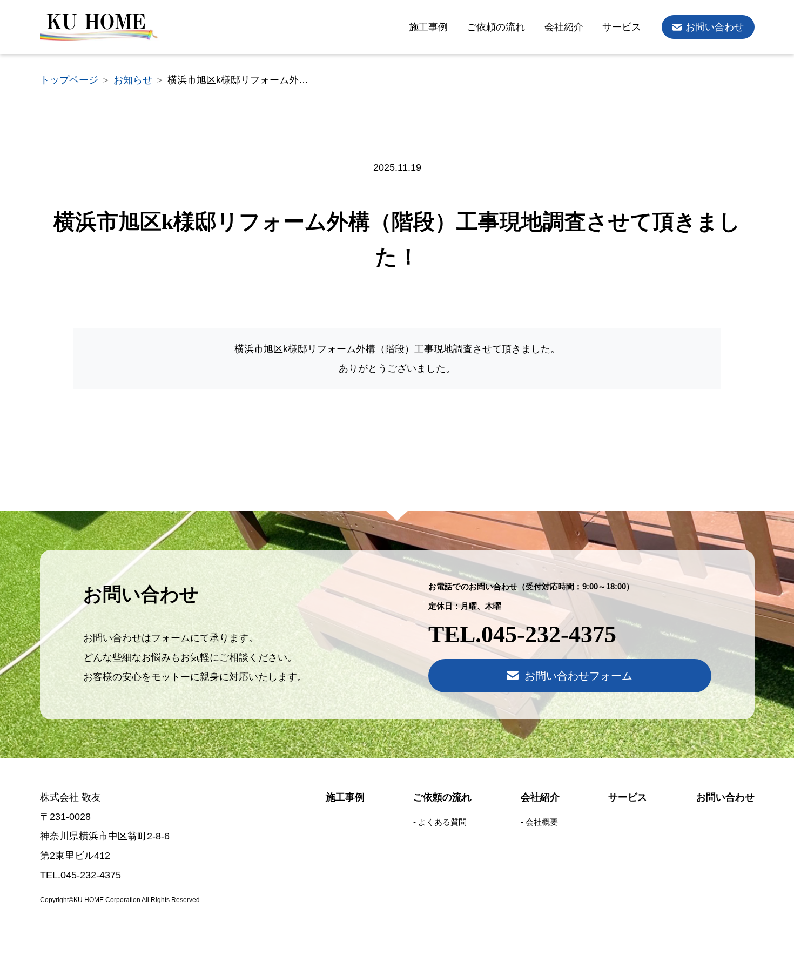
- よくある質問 (440, 821)
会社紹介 (563, 27)
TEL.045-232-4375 (522, 634)
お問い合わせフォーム (578, 676)
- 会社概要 (539, 821)
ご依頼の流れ (496, 27)
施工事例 (428, 27)
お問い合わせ (714, 27)
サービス (621, 27)
